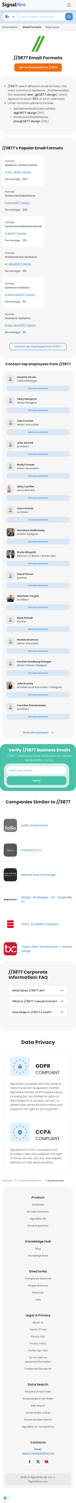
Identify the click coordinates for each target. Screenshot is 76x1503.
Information (9, 27)
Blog (38, 1248)
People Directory (38, 1285)
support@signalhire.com (38, 1453)
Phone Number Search (38, 1419)
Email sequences (38, 1225)
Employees (53, 27)
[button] (43, 377)
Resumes (38, 1292)
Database (38, 1204)
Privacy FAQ (38, 1336)
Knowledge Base (38, 1255)
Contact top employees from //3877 (38, 346)
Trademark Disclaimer (38, 1368)
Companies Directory (38, 1278)
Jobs (38, 1299)
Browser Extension (38, 1211)
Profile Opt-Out (38, 1350)
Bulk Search (38, 1405)
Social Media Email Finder (38, 1398)
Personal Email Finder (38, 1391)
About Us (38, 1322)
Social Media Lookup (38, 1412)
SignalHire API (38, 1218)
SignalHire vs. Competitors (38, 1426)
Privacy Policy (38, 1343)
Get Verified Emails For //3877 (38, 67)
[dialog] (5, 1498)
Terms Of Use (38, 1329)
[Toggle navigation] (69, 5)
